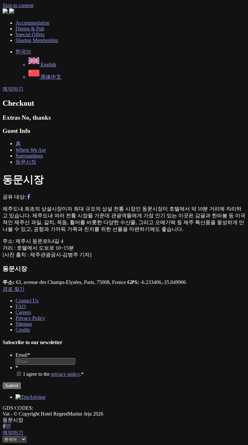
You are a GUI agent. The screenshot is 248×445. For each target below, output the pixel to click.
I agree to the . (52, 374)
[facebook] (28, 197)
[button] (23, 51)
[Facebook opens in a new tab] (4, 426)
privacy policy (65, 374)
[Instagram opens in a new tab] (8, 426)
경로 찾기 (14, 289)
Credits (23, 329)
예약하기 (13, 89)
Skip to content (18, 5)
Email (23, 355)
